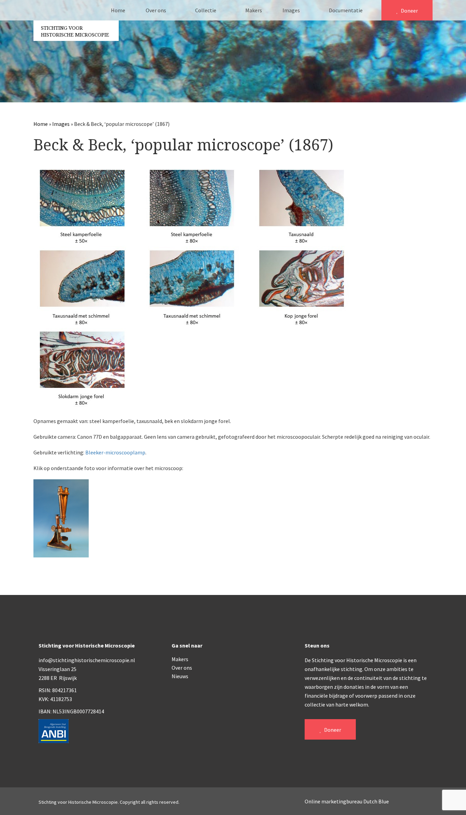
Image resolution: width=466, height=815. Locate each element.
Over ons (156, 10)
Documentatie (346, 10)
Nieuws (180, 676)
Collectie (206, 10)
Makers (253, 10)
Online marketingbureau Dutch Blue (347, 801)
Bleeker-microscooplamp (115, 452)
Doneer (409, 10)
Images (291, 10)
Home (118, 10)
